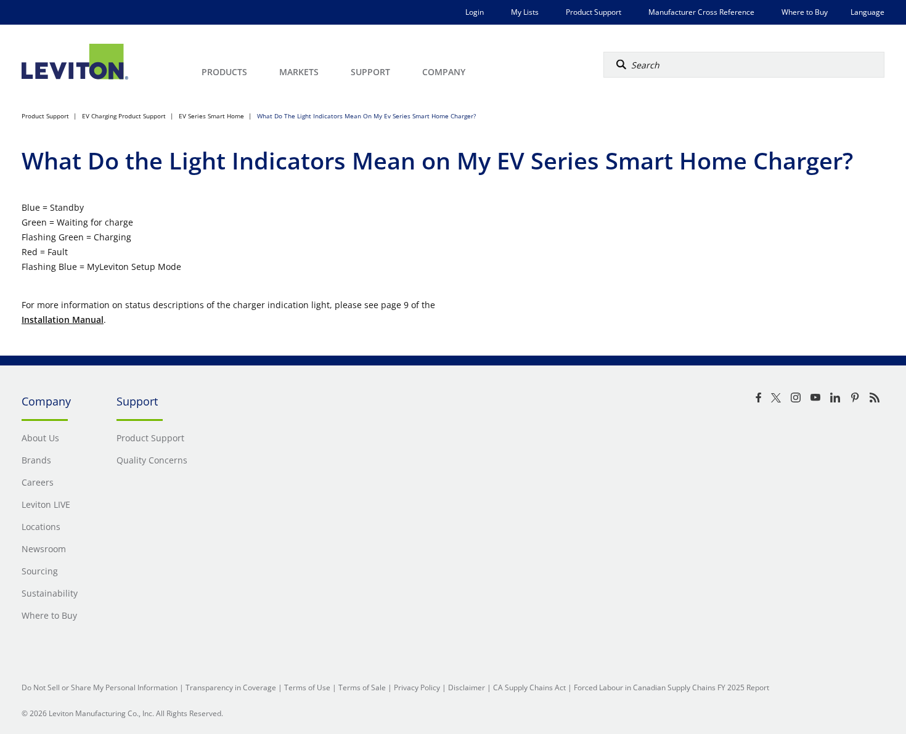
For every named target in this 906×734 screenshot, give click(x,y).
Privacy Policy (417, 687)
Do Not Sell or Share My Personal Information (100, 687)
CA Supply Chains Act (529, 687)
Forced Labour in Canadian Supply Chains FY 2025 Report (671, 687)
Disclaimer (466, 687)
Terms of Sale (362, 687)
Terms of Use (307, 687)
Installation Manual (63, 319)
